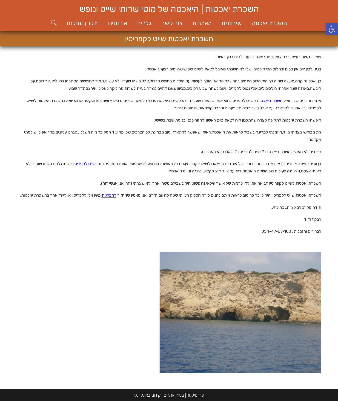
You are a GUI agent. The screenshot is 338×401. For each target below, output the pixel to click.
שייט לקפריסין (84, 163)
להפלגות (109, 195)
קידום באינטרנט (147, 395)
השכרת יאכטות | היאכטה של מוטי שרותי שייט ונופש (169, 9)
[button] (332, 29)
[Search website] (54, 23)
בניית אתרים (174, 395)
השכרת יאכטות (270, 100)
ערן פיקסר (195, 395)
